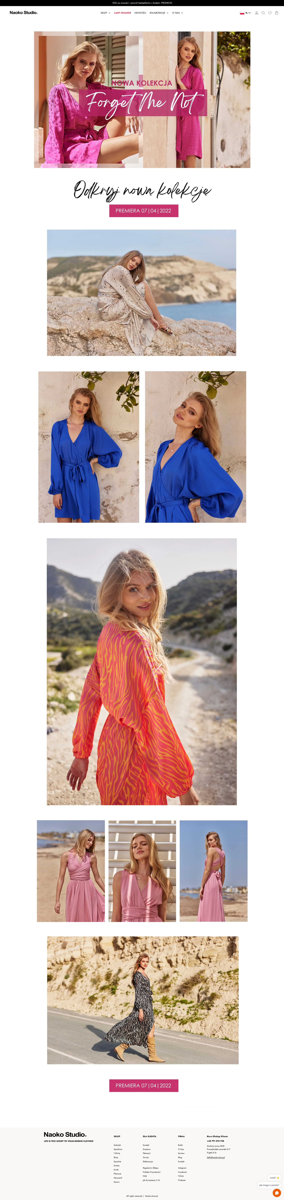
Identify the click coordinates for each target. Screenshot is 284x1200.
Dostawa (146, 1149)
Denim (117, 1181)
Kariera (181, 1153)
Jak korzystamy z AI (151, 1180)
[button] (263, 13)
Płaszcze (117, 1173)
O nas (181, 1149)
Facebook (182, 1172)
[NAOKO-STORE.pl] (23, 13)
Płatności (147, 1153)
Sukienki (117, 1145)
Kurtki (116, 1169)
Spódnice (118, 1149)
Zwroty (146, 1157)
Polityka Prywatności (152, 1172)
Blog (180, 1157)
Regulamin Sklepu (150, 1167)
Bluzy (116, 1157)
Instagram (182, 1167)
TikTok (181, 1176)
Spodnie (117, 1161)
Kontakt (146, 1145)
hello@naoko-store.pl (216, 1157)
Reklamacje (148, 1161)
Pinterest (181, 1180)
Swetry (117, 1165)
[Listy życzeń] (270, 13)
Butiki (180, 1145)
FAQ (145, 1176)
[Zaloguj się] (256, 13)
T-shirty (117, 1153)
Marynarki (118, 1177)
